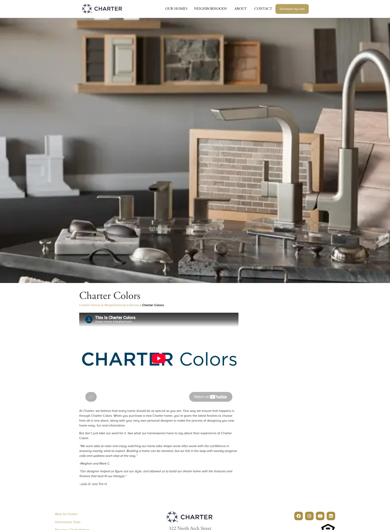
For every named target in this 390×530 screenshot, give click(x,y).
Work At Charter (66, 514)
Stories (134, 305)
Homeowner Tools (67, 522)
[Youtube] (320, 516)
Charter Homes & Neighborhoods (102, 305)
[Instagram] (309, 516)
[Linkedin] (331, 516)
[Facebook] (298, 516)
